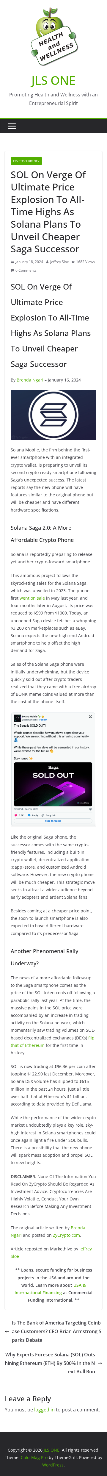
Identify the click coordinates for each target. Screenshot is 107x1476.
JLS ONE (53, 80)
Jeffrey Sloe (59, 261)
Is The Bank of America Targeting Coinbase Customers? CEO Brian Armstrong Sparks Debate (56, 1331)
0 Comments (26, 270)
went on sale (32, 598)
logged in (44, 1409)
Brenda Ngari (30, 380)
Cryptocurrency (26, 161)
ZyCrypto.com (66, 1235)
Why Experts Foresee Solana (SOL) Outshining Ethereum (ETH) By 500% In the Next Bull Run (50, 1363)
